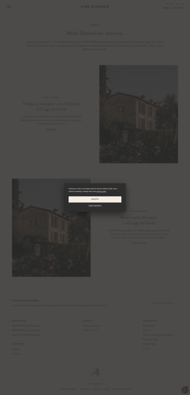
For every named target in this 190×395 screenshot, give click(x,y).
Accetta (95, 199)
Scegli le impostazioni (95, 205)
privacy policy (101, 192)
